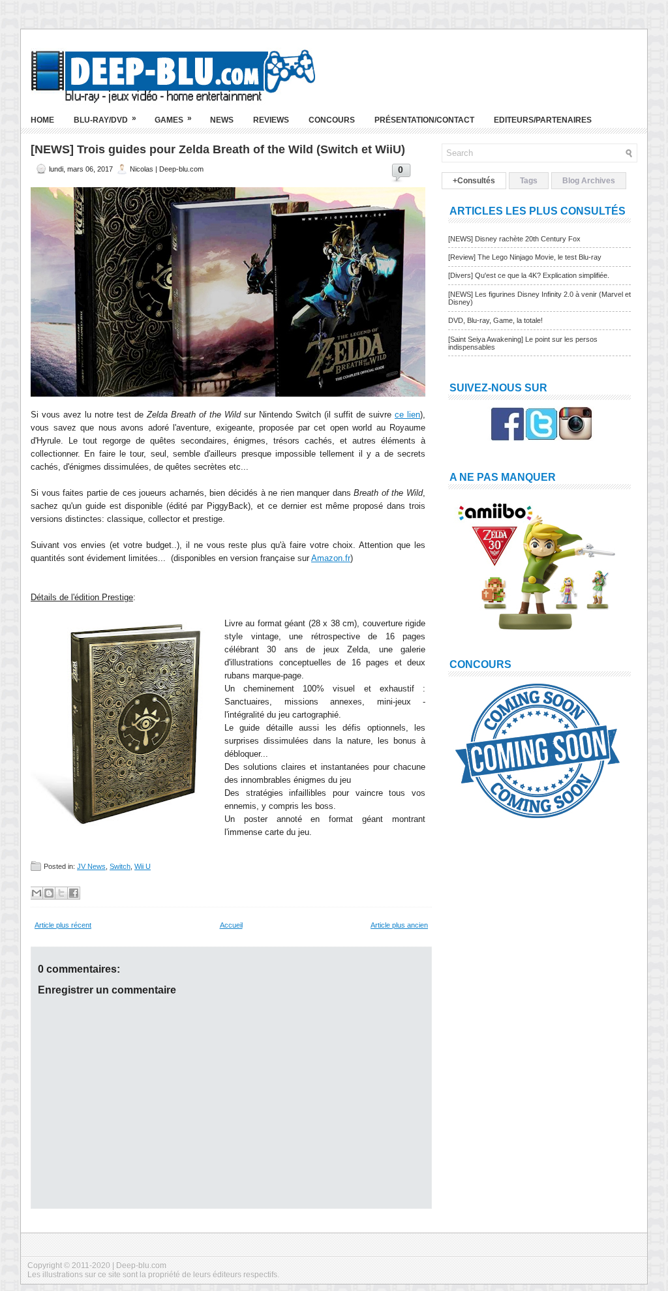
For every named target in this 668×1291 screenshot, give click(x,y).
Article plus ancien (399, 925)
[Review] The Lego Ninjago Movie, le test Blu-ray (524, 257)
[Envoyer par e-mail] (36, 893)
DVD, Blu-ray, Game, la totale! (495, 320)
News (222, 120)
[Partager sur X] (61, 893)
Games (173, 119)
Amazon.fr (330, 558)
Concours (332, 120)
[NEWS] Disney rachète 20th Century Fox (514, 239)
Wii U (142, 866)
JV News (91, 866)
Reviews (271, 120)
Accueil (231, 925)
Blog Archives (588, 180)
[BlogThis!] (48, 893)
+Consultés (474, 180)
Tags (529, 180)
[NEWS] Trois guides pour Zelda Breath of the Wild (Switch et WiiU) (218, 149)
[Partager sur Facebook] (73, 893)
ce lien (407, 414)
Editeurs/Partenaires (543, 120)
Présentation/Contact (424, 120)
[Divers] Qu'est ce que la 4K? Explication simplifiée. (528, 275)
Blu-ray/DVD (105, 119)
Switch (120, 866)
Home (42, 120)
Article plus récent (63, 925)
